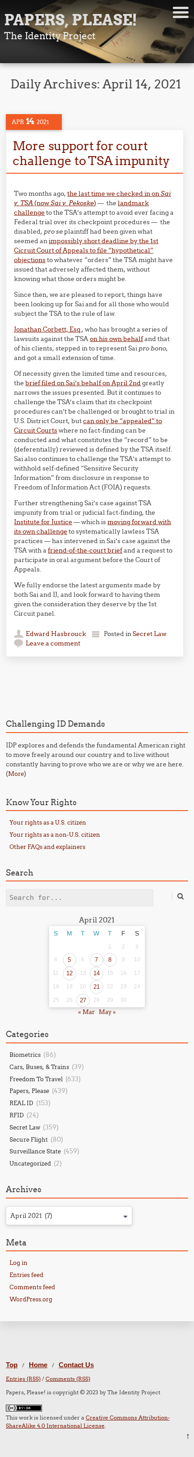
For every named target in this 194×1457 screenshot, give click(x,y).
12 (69, 973)
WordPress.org (30, 1299)
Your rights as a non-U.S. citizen (54, 834)
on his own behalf (116, 339)
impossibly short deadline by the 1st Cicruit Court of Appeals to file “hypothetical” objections (86, 250)
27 (83, 1000)
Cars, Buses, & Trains (39, 1066)
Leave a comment (53, 643)
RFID (16, 1115)
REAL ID (21, 1103)
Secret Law (149, 634)
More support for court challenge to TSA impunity (91, 153)
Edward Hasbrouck (56, 634)
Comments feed (32, 1287)
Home (38, 1365)
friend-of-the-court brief (85, 550)
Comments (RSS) (68, 1378)
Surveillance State (35, 1151)
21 (96, 986)
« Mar (86, 1011)
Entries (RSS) (23, 1378)
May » (107, 1011)
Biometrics (25, 1054)
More (16, 773)
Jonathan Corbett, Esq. (48, 329)
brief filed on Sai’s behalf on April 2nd (83, 383)
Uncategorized (30, 1163)
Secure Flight (28, 1139)
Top (12, 1365)
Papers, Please (29, 1090)
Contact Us (76, 1365)
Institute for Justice (43, 522)
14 (96, 973)
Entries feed (26, 1274)
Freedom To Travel (36, 1079)
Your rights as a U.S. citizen (47, 822)
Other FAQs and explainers (47, 846)
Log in (18, 1262)
